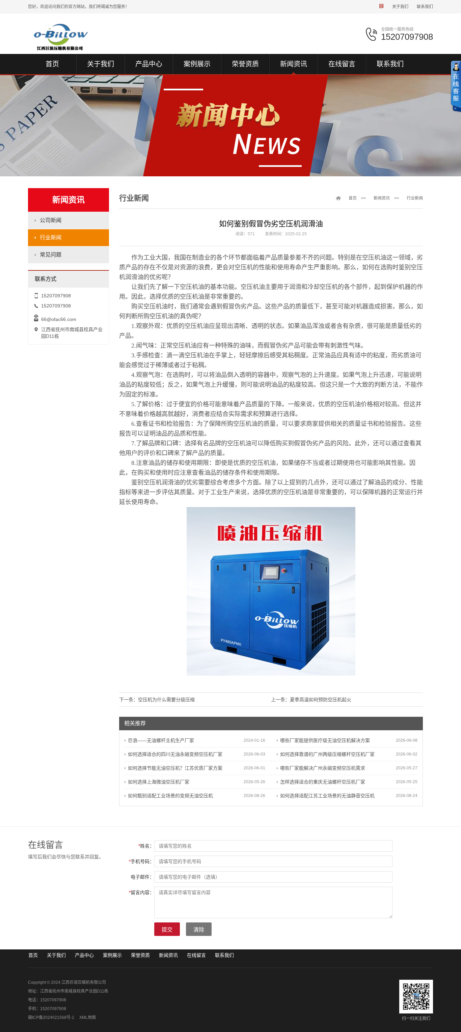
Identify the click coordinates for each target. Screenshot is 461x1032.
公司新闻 (50, 220)
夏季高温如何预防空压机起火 (320, 699)
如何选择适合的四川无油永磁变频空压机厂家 (175, 754)
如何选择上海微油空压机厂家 (158, 782)
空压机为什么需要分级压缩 (166, 699)
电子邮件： (142, 877)
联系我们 (425, 6)
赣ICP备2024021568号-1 (51, 1017)
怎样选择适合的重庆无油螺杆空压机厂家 (322, 782)
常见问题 (50, 255)
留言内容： (141, 892)
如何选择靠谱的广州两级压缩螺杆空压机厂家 (327, 754)
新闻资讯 (382, 198)
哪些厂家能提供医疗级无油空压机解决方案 (325, 740)
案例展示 (112, 955)
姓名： (146, 846)
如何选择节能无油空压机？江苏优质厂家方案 (175, 768)
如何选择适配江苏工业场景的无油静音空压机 (327, 795)
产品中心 (84, 955)
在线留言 (196, 955)
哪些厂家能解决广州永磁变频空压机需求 (322, 768)
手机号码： (141, 861)
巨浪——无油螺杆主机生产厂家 (161, 740)
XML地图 (87, 1017)
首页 (353, 198)
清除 (198, 930)
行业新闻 (50, 237)
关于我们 (400, 6)
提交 (167, 930)
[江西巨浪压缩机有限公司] (74, 36)
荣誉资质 (140, 955)
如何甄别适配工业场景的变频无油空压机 (170, 795)
